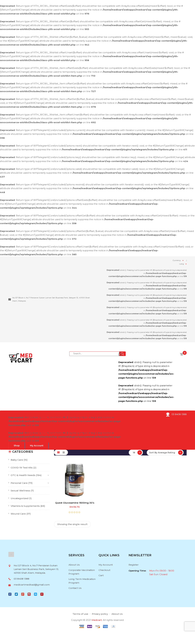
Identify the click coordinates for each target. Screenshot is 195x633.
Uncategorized (19, 498)
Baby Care (17, 459)
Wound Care (18, 513)
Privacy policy (100, 613)
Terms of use (80, 613)
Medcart (97, 620)
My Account (106, 564)
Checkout (104, 570)
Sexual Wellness (20, 490)
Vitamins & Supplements (25, 505)
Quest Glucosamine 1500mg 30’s (74, 502)
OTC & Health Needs (23, 475)
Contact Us (75, 588)
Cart (101, 575)
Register (134, 564)
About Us (74, 564)
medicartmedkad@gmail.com (32, 584)
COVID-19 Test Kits (22, 467)
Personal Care (19, 482)
